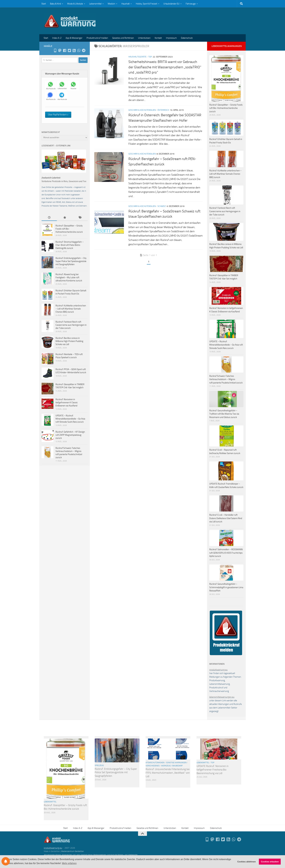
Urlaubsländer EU (171, 3)
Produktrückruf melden (97, 38)
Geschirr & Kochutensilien (142, 110)
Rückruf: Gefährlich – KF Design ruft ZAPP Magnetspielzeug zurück (70, 435)
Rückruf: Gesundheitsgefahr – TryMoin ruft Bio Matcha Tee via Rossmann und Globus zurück (224, 414)
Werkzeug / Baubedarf (172, 766)
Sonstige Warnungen (176, 762)
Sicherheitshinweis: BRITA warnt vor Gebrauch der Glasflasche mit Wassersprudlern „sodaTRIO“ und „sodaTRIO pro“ (164, 67)
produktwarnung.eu (218, 669)
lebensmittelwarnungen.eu (221, 697)
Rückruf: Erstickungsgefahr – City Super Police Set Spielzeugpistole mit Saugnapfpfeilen (71, 261)
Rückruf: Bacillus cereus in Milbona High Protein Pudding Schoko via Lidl (69, 341)
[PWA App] (55, 50)
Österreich (163, 110)
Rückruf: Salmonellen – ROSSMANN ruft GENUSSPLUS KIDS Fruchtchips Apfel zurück (226, 552)
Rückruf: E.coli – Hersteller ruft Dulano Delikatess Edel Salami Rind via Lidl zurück (225, 518)
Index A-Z (56, 38)
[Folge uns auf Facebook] (64, 50)
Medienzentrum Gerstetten (72, 851)
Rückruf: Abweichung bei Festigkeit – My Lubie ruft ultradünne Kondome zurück (69, 277)
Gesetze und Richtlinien (123, 38)
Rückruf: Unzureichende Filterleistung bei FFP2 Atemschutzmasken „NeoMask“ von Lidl (168, 773)
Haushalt (125, 3)
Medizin (111, 3)
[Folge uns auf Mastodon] (60, 50)
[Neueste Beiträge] (49, 218)
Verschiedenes (153, 766)
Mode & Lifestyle (75, 3)
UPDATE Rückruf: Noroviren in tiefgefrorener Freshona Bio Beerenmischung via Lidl (212, 770)
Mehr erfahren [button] (69, 863)
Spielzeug (99, 765)
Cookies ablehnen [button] (246, 861)
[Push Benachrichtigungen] (5, 861)
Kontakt (158, 38)
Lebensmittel (95, 3)
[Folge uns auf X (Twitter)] (69, 50)
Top (150, 57)
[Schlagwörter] (80, 218)
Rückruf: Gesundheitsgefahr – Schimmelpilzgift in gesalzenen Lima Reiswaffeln (226, 587)
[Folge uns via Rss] (74, 50)
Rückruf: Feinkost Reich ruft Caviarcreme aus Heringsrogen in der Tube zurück (71, 324)
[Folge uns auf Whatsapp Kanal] (79, 50)
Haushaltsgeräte (137, 57)
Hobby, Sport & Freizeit (146, 3)
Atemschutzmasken (155, 762)
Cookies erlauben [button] (270, 861)
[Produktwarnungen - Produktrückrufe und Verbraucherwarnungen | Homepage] (70, 20)
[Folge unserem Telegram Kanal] (83, 50)
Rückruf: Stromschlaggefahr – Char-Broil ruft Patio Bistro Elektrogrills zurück (70, 245)
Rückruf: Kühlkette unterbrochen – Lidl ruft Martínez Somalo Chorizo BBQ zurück (71, 308)
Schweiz (161, 206)
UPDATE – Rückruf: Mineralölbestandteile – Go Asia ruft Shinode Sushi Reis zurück (70, 418)
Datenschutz (187, 38)
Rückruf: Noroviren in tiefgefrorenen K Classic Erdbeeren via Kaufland (67, 402)
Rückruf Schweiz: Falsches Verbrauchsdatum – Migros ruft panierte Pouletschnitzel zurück (226, 379)
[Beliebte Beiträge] (64, 218)
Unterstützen (144, 38)
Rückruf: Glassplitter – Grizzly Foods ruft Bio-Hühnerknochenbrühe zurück (69, 228)
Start (43, 3)
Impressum (171, 38)
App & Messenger (74, 38)
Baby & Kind (55, 3)
